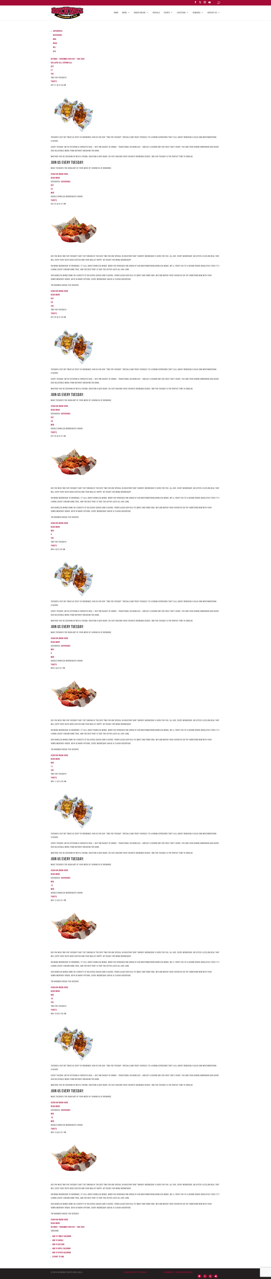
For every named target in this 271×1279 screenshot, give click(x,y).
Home (116, 13)
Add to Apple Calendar (61, 1249)
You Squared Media (184, 1272)
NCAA (55, 43)
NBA (54, 39)
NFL (54, 47)
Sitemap (142, 1272)
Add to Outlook (58, 1245)
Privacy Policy (130, 1272)
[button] (55, 1231)
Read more (55, 178)
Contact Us (212, 13)
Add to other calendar (61, 1253)
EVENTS (167, 13)
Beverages (57, 35)
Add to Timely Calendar (61, 1236)
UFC (54, 51)
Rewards (196, 13)
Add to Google (58, 1240)
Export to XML (58, 1257)
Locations (181, 13)
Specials (156, 13)
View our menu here (59, 174)
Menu (124, 13)
